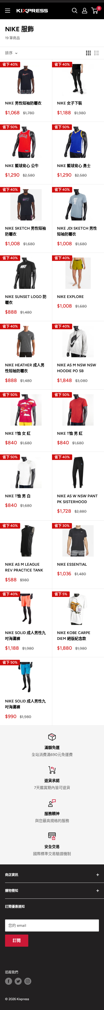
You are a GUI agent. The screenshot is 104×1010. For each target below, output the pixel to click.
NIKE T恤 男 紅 (70, 433)
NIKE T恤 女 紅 (18, 433)
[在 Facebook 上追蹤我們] (8, 981)
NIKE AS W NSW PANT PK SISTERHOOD (77, 499)
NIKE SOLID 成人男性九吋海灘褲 (25, 636)
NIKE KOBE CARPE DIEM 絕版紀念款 (73, 636)
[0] (95, 11)
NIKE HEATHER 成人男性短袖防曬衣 (24, 368)
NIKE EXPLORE (70, 296)
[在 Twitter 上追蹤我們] (18, 981)
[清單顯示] (96, 53)
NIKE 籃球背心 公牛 (22, 165)
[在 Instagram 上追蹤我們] (27, 981)
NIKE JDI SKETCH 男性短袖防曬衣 (77, 231)
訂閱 (17, 940)
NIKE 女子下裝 (69, 103)
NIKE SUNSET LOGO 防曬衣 (25, 299)
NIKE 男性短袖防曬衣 (23, 103)
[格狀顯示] (88, 53)
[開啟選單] (7, 11)
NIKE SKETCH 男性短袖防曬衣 (25, 231)
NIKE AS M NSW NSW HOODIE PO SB (76, 368)
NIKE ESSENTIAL (72, 564)
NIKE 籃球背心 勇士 (74, 165)
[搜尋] (74, 10)
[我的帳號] (84, 10)
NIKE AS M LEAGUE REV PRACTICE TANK (24, 567)
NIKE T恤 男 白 (18, 496)
